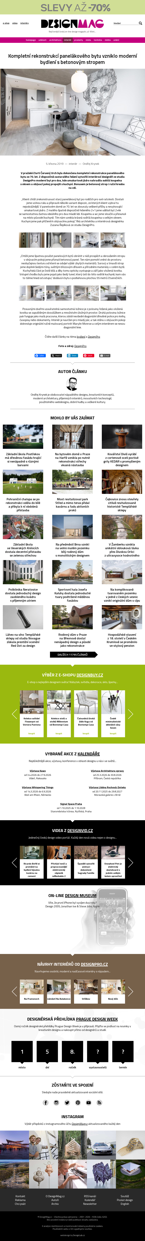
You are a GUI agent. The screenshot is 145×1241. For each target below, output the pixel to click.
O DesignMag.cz (55, 1196)
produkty (78, 40)
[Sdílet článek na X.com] (56, 355)
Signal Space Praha (71, 804)
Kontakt (20, 1196)
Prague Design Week (97, 1019)
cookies (99, 1226)
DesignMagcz (80, 1124)
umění (116, 40)
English (125, 1204)
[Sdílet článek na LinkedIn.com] (72, 355)
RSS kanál (90, 1196)
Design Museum (81, 895)
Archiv (55, 1204)
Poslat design (125, 1200)
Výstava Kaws (38, 771)
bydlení (81, 336)
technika (98, 40)
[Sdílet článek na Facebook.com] (40, 355)
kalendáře (89, 754)
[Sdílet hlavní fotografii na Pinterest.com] (88, 355)
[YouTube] (89, 1103)
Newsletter (90, 1204)
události (42, 40)
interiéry (24, 23)
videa (14, 23)
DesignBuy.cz (90, 675)
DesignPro (94, 336)
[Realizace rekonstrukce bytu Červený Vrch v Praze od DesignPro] (72, 112)
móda (88, 40)
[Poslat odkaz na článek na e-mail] (104, 355)
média (108, 40)
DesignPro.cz (94, 964)
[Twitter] (67, 1103)
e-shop (6, 23)
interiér (67, 40)
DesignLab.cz (79, 1235)
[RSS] (99, 1103)
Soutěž (125, 1196)
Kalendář (90, 1200)
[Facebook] (46, 1103)
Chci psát (20, 1204)
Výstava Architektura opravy (107, 771)
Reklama (20, 1200)
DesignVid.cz (80, 830)
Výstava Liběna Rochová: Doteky (107, 787)
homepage (31, 40)
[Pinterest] (78, 1103)
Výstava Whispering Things (37, 787)
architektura (55, 40)
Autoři (55, 1200)
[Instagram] (56, 1103)
